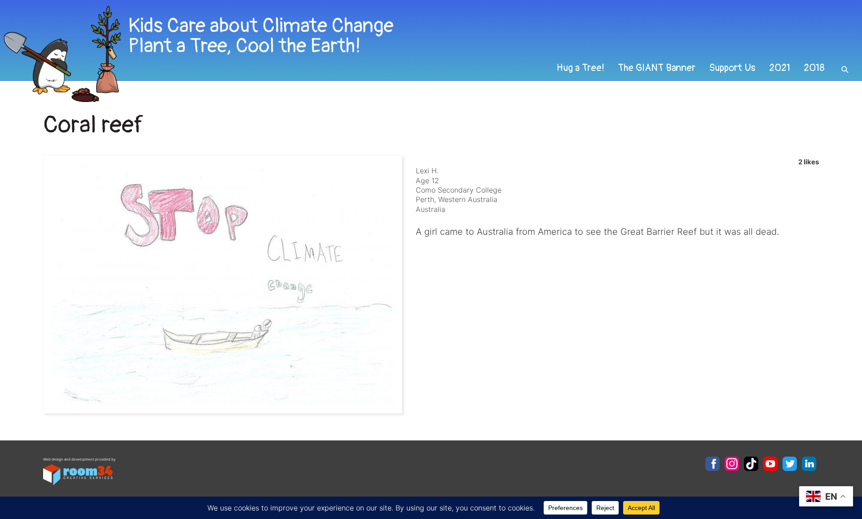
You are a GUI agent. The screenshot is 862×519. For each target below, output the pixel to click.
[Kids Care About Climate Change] (348, 54)
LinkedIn (809, 464)
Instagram (732, 464)
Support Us (732, 68)
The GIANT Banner (656, 68)
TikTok (751, 464)
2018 (814, 68)
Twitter (790, 464)
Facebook (712, 464)
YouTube (770, 464)
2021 (779, 68)
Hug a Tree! (580, 68)
